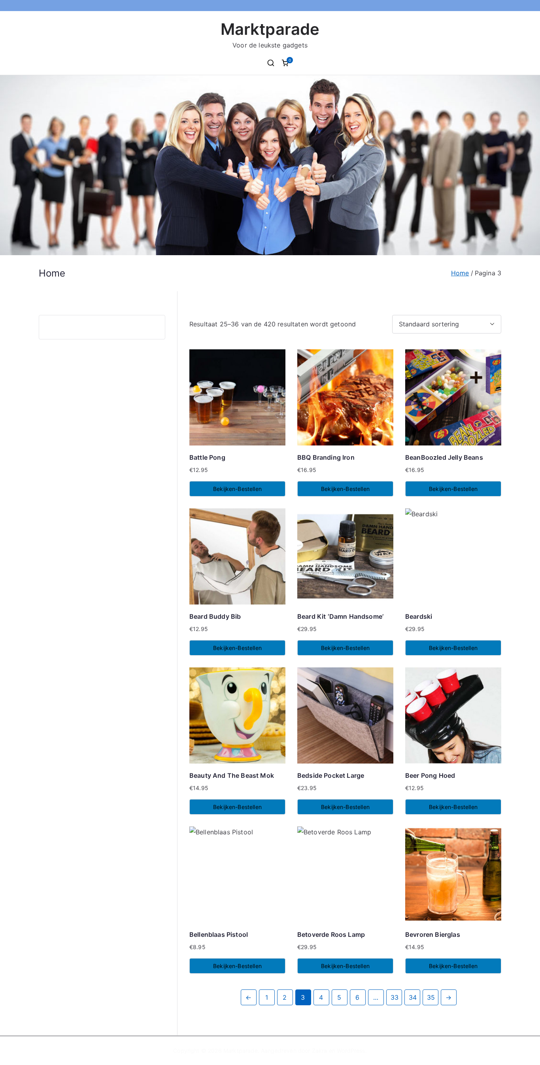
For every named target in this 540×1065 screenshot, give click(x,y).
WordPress (351, 1050)
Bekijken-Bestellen (237, 488)
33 (394, 997)
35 (431, 997)
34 (413, 997)
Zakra (319, 1050)
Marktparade (270, 29)
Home (460, 273)
